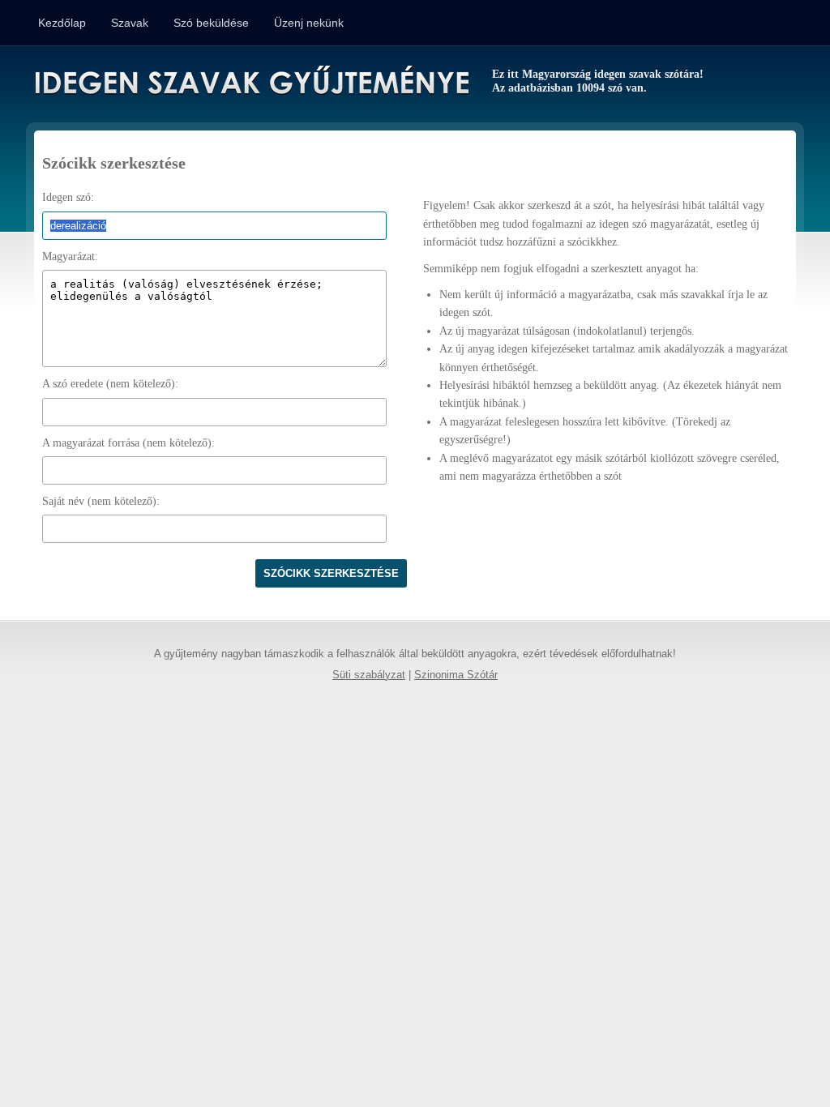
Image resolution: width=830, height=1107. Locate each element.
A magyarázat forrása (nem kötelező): (128, 443)
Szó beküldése (211, 22)
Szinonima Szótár (456, 675)
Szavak (129, 22)
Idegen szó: (68, 197)
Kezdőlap (62, 22)
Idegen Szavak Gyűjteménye (251, 83)
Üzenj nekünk (309, 22)
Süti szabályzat (368, 675)
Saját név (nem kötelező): (101, 501)
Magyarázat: (70, 256)
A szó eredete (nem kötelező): (110, 384)
